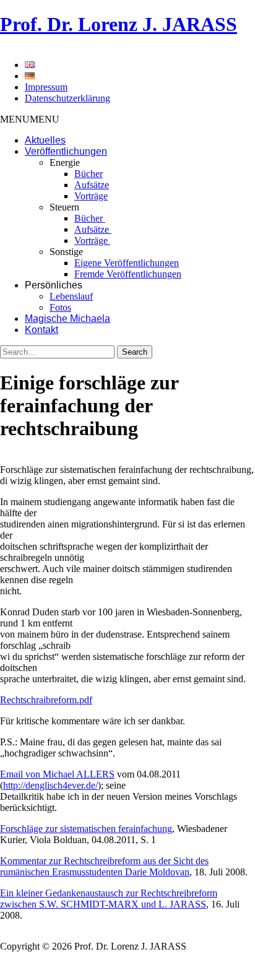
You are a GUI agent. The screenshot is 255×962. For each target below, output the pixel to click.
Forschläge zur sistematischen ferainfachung (86, 828)
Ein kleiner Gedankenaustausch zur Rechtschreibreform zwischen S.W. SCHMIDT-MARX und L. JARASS (108, 898)
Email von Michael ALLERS (57, 774)
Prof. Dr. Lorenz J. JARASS (118, 24)
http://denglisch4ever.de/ (50, 785)
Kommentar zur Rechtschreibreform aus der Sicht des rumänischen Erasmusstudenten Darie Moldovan (104, 866)
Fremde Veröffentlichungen (127, 274)
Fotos (60, 307)
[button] (29, 119)
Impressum (46, 87)
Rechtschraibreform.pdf (46, 700)
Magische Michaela (67, 318)
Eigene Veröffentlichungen (126, 263)
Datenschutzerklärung (67, 98)
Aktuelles (45, 140)
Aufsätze (91, 185)
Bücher (88, 173)
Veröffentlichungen (66, 151)
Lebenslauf (71, 296)
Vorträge (91, 196)
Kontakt (41, 329)
